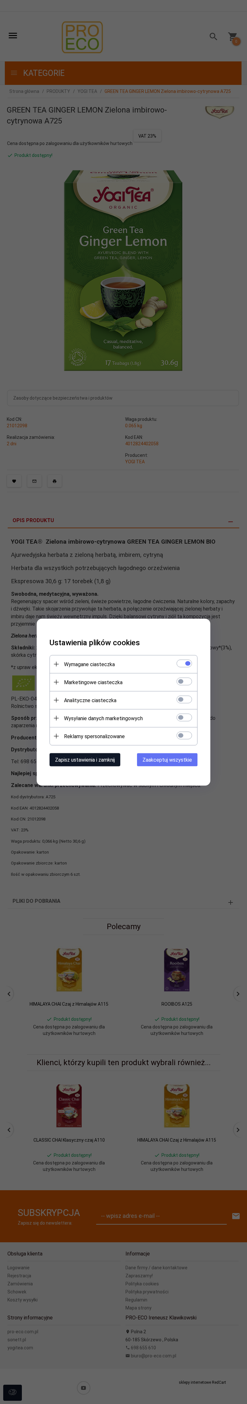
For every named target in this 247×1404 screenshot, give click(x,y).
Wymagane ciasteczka (89, 664)
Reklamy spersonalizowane (94, 736)
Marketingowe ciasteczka (93, 682)
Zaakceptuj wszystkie (167, 759)
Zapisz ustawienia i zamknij (85, 759)
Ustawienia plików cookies (95, 642)
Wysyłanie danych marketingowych (103, 718)
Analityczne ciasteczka (90, 700)
